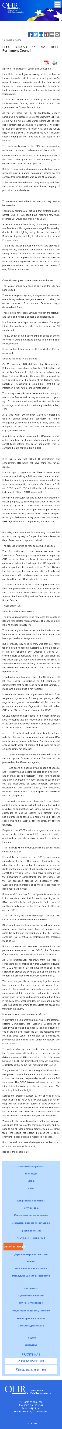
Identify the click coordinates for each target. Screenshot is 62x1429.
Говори (31, 1187)
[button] (57, 4)
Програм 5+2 (31, 1288)
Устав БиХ (31, 1261)
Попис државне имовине (31, 1318)
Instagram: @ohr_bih (32, 1369)
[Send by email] (57, 34)
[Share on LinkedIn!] (41, 34)
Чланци (31, 1180)
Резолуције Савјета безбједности (31, 1275)
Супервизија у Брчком (31, 1295)
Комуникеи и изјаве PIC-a (31, 1237)
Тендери (31, 1337)
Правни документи (31, 1230)
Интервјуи (31, 1173)
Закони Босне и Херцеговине (31, 1268)
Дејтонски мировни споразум (31, 1254)
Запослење (31, 1344)
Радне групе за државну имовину (31, 1310)
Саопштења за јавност (31, 1166)
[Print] (51, 34)
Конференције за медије (31, 1200)
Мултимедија (31, 1207)
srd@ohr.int (34, 1408)
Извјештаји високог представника (31, 1222)
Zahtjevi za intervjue (13, 1246)
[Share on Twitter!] (35, 34)
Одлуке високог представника (31, 1214)
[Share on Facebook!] (30, 34)
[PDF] (46, 34)
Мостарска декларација (31, 1325)
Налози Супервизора (31, 1302)
